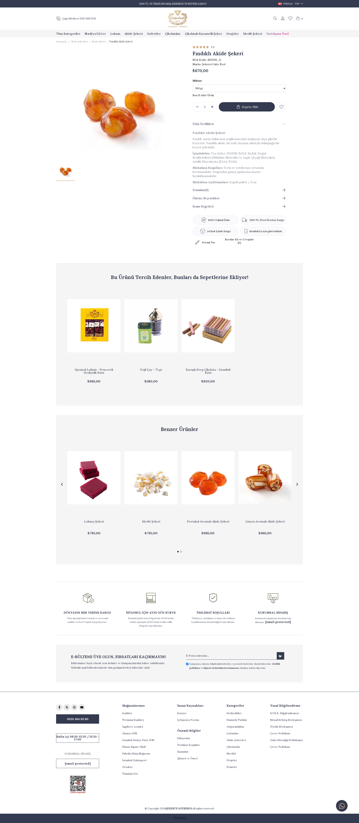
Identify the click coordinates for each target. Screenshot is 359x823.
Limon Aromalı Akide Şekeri (265, 521)
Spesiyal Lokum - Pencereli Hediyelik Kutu (94, 371)
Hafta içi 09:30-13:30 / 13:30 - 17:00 (77, 738)
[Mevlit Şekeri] (151, 478)
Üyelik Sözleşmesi (281, 726)
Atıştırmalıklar (235, 726)
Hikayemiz (183, 738)
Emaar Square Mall (133, 746)
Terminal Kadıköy (133, 720)
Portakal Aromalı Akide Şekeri (208, 521)
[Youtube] (82, 707)
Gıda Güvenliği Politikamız (286, 740)
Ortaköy (127, 767)
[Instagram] (74, 707)
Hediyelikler (234, 713)
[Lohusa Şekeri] (94, 478)
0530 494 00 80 (77, 719)
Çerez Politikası (280, 733)
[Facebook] (59, 707)
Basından (182, 751)
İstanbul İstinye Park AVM (138, 740)
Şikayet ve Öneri (187, 758)
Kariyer (182, 713)
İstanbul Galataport (134, 760)
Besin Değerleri (203, 206)
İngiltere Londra (132, 726)
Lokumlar (233, 733)
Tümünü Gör (130, 773)
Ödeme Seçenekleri (206, 198)
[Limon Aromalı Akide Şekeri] (265, 478)
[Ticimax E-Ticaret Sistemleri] (179, 818)
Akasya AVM (129, 733)
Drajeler (232, 760)
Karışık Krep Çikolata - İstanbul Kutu (208, 371)
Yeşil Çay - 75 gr (151, 369)
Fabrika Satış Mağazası (136, 753)
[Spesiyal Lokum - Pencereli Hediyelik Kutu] (94, 326)
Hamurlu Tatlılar (237, 720)
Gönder (280, 656)
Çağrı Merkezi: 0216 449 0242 (79, 18)
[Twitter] (67, 707)
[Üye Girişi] (283, 19)
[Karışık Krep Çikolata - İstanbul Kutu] (208, 326)
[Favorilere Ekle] (281, 106)
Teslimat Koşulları (188, 745)
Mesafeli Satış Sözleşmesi (286, 720)
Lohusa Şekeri (94, 521)
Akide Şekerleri (236, 740)
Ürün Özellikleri (203, 124)
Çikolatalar (233, 746)
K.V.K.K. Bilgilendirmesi (284, 713)
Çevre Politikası (280, 746)
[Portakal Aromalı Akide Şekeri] (208, 478)
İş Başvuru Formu (188, 720)
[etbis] (77, 784)
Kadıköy (127, 713)
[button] (178, 551)
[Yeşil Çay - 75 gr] (151, 326)
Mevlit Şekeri (151, 521)
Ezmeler (232, 767)
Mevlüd (231, 753)
